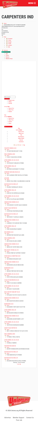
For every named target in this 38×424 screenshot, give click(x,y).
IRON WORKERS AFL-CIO (8, 232)
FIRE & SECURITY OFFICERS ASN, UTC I (11, 250)
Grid (20, 145)
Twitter (9, 40)
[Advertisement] (19, 386)
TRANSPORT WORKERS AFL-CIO (10, 148)
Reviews (7, 57)
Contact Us (30, 418)
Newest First (11, 108)
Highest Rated (21, 138)
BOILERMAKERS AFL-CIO (8, 267)
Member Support (18, 418)
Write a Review (9, 126)
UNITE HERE (6, 178)
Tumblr (9, 43)
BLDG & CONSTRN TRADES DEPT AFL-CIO (12, 292)
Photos (7, 55)
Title (21, 135)
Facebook (10, 38)
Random (10, 111)
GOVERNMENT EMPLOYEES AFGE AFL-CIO (12, 172)
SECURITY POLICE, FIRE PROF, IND (10, 208)
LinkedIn (10, 45)
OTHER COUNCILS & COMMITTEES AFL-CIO (12, 256)
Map (7, 53)
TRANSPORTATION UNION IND (10, 345)
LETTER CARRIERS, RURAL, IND (10, 166)
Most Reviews (21, 136)
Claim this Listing (7, 52)
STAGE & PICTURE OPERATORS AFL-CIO (11, 280)
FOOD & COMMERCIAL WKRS (9, 154)
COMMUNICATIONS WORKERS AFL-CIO (11, 202)
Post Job (19, 420)
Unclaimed (21, 141)
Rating (10, 123)
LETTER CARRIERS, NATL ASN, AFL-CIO (11, 160)
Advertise (7, 418)
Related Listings (9, 58)
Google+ (10, 42)
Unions (5, 23)
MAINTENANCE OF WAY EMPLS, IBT (11, 184)
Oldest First (11, 110)
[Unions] (10, 4)
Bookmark (6, 50)
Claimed (21, 140)
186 (20, 364)
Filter (5, 115)
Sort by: (7, 106)
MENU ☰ (32, 3)
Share (5, 36)
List (16, 145)
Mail (9, 47)
